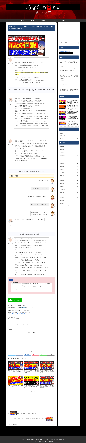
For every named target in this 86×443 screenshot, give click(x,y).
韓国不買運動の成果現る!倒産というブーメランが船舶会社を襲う (69, 83)
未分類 (69, 138)
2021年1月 (69, 152)
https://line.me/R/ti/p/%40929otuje (18, 313)
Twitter (41, 439)
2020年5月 (69, 175)
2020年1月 (69, 186)
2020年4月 (69, 178)
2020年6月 (69, 172)
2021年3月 (69, 146)
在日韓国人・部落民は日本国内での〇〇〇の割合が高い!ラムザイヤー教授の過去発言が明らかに (69, 77)
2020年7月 (69, 169)
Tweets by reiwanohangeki (64, 51)
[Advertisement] (31, 341)
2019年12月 (69, 189)
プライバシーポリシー (54, 439)
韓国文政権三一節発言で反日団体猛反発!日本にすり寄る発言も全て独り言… (69, 90)
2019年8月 (69, 200)
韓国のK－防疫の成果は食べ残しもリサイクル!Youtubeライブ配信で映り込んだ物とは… (69, 63)
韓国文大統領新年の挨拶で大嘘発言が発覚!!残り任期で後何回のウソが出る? (69, 69)
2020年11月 (69, 158)
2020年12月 (69, 155)
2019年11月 (69, 192)
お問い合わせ (61, 439)
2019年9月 (69, 197)
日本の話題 (69, 135)
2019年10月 (69, 195)
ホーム (23, 439)
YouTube (37, 439)
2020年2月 (69, 183)
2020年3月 (69, 180)
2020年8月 (69, 166)
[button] (77, 43)
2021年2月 (69, 149)
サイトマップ (46, 439)
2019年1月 (69, 203)
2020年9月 (69, 163)
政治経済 (10, 329)
